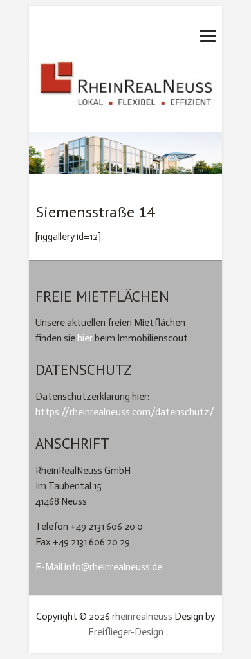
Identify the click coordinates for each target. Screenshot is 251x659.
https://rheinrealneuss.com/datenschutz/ (124, 412)
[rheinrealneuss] (125, 87)
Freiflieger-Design (125, 632)
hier (85, 338)
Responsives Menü (208, 35)
